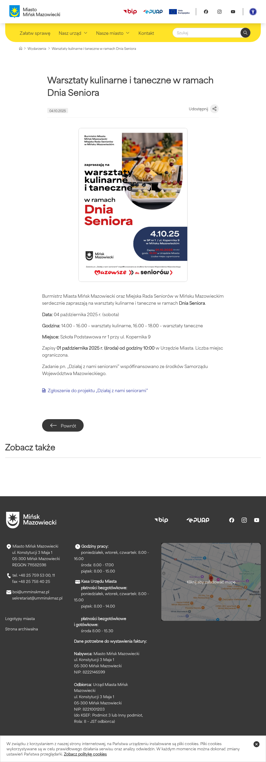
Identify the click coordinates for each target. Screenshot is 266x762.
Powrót (68, 425)
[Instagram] (219, 11)
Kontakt (146, 32)
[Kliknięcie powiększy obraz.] (133, 205)
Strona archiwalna (21, 629)
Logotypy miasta (20, 618)
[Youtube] (233, 11)
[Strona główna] (20, 48)
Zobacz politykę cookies (85, 754)
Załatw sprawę (35, 32)
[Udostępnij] (214, 108)
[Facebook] (206, 11)
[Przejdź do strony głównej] (31, 520)
